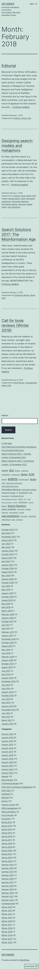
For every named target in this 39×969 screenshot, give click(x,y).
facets (33, 479)
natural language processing (9, 499)
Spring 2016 (7, 836)
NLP (25, 499)
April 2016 (6, 653)
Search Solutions (17, 505)
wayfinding (32, 516)
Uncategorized (31, 383)
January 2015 (7, 678)
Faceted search (14, 199)
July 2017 (6, 625)
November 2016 (9, 639)
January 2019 (7, 593)
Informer (8, 3)
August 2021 (7, 558)
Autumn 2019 (7, 759)
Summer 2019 (8, 889)
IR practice (23, 493)
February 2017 (8, 632)
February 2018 (8, 614)
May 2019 (6, 590)
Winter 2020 (7, 935)
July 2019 (6, 586)
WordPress (24, 960)
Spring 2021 (7, 854)
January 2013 (7, 706)
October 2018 (8, 597)
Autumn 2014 (7, 741)
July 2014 (6, 685)
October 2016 (8, 643)
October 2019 (8, 583)
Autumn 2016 (7, 748)
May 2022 (6, 547)
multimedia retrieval (17, 496)
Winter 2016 (7, 921)
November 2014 (9, 681)
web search (6, 520)
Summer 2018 (8, 886)
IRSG (30, 493)
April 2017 (6, 628)
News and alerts (9, 812)
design (24, 474)
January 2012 (7, 724)
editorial (4, 479)
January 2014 (8, 692)
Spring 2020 (7, 851)
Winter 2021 (7, 939)
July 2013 (6, 699)
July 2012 (6, 713)
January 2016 (7, 660)
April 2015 (6, 674)
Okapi (29, 499)
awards (5, 470)
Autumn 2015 (7, 745)
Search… (5, 415)
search (4, 207)
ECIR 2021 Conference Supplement (17, 787)
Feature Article (20, 196)
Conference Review (21, 295)
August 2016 (7, 646)
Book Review (19, 383)
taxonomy (5, 512)
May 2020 (6, 576)
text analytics (13, 512)
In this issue (7, 443)
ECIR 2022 (6, 791)
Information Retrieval (20, 201)
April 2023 (6, 533)
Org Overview (8, 815)
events (12, 479)
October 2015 (8, 664)
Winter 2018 (26, 118)
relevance (30, 502)
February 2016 (8, 657)
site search (21, 509)
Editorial (9, 66)
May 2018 (6, 604)
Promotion (6, 819)
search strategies (9, 509)
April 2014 (6, 688)
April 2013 (6, 703)
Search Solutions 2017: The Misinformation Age (19, 234)
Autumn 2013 (7, 738)
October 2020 (8, 568)
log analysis (5, 496)
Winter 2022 (7, 942)
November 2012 (9, 710)
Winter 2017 (7, 925)
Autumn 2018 (7, 755)
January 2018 (7, 618)
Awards (5, 776)
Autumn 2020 (8, 762)
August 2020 (7, 572)
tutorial (21, 512)
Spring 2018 (7, 843)
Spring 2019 (7, 847)
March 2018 (7, 611)
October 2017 (8, 621)
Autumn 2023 (8, 773)
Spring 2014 (7, 829)
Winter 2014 (7, 914)
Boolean (17, 471)
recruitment (22, 502)
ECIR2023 (6, 794)
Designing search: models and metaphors (17, 145)
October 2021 (8, 554)
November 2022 (9, 537)
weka (13, 519)
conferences (15, 474)
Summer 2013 (8, 868)
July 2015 (6, 671)
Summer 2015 (8, 875)
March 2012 (7, 720)
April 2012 (6, 717)
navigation (20, 499)
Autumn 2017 (7, 752)
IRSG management (10, 808)
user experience (14, 207)
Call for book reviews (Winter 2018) (15, 325)
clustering (24, 471)
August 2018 (7, 600)
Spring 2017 (7, 840)
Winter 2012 (7, 907)
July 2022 (6, 544)
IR (17, 493)
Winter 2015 (7, 918)
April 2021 (6, 561)
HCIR (23, 199)
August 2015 (7, 667)
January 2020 (8, 579)
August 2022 (7, 540)
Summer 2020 (8, 893)
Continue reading (20, 107)
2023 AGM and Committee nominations (19, 447)
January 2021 (7, 565)
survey (28, 509)
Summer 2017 (8, 882)
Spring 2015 (7, 833)
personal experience (7, 502)
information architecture (14, 483)
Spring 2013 (7, 826)
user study (23, 516)
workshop (19, 519)
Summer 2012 (8, 865)
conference (6, 475)
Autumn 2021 (7, 766)
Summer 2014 (8, 872)
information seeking (9, 204)
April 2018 (6, 607)
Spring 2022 (7, 858)
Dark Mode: (29, 966)
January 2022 (8, 551)
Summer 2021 (8, 896)
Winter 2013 (7, 911)
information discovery (10, 486)
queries (15, 502)
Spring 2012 (7, 822)
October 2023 (8, 530)
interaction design (25, 204)
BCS (11, 470)
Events (5, 801)
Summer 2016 (8, 879)
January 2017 (7, 636)
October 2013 (8, 696)
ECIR (31, 474)
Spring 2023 (7, 861)
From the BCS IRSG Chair (13, 450)
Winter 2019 (7, 932)
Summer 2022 (8, 900)
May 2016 (6, 650)
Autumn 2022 (8, 769)
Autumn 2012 (7, 734)
